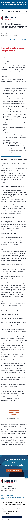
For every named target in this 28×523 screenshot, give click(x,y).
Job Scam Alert (5, 499)
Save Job (22, 39)
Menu (2, 11)
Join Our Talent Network (7, 495)
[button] (7, 520)
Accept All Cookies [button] (17, 517)
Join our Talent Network (14, 470)
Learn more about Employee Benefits (11, 155)
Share (12, 39)
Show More (24, 7)
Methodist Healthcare (14, 11)
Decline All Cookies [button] (7, 517)
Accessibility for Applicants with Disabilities (12, 497)
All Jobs (3, 494)
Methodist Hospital (4, 30)
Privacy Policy (6, 513)
